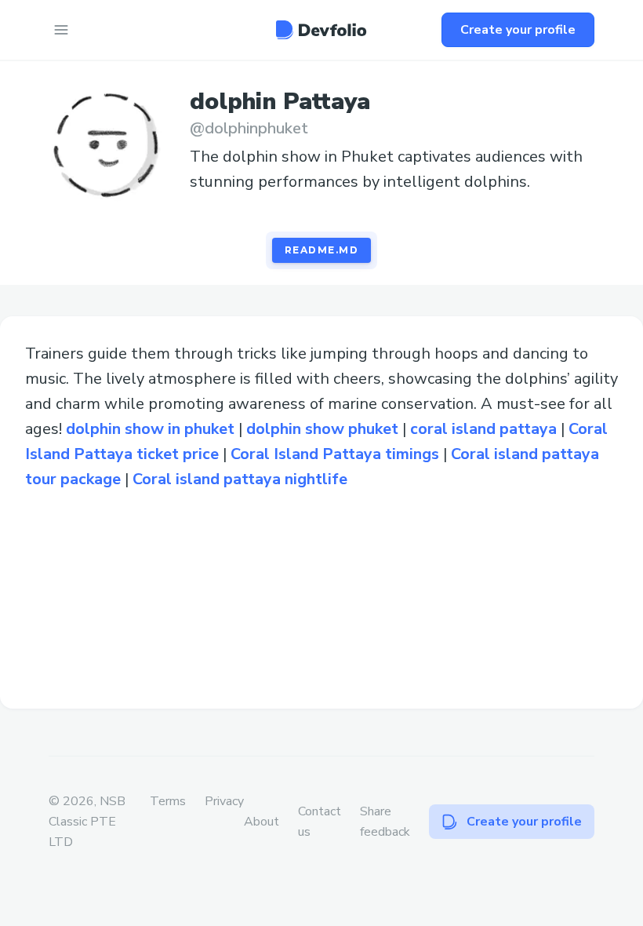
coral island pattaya (483, 428)
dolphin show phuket (322, 428)
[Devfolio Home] (321, 29)
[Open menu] (61, 29)
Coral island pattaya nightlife (240, 479)
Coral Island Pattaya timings (335, 454)
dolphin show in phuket (150, 428)
